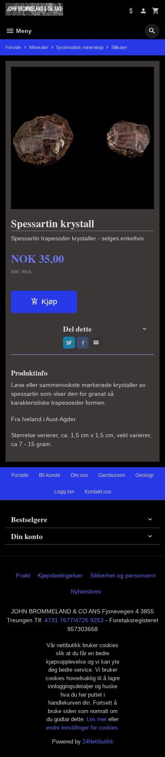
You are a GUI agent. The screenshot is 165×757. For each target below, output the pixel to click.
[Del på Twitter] (69, 343)
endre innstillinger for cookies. (82, 727)
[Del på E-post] (96, 343)
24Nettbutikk (97, 741)
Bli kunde (49, 475)
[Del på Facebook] (82, 343)
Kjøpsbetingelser (60, 575)
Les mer (97, 719)
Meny (23, 30)
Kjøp (49, 301)
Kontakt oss (98, 492)
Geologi (144, 475)
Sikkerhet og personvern (123, 575)
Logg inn (64, 492)
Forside (13, 47)
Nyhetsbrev (86, 591)
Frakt (23, 575)
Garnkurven (111, 475)
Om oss (79, 475)
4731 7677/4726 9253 (74, 620)
